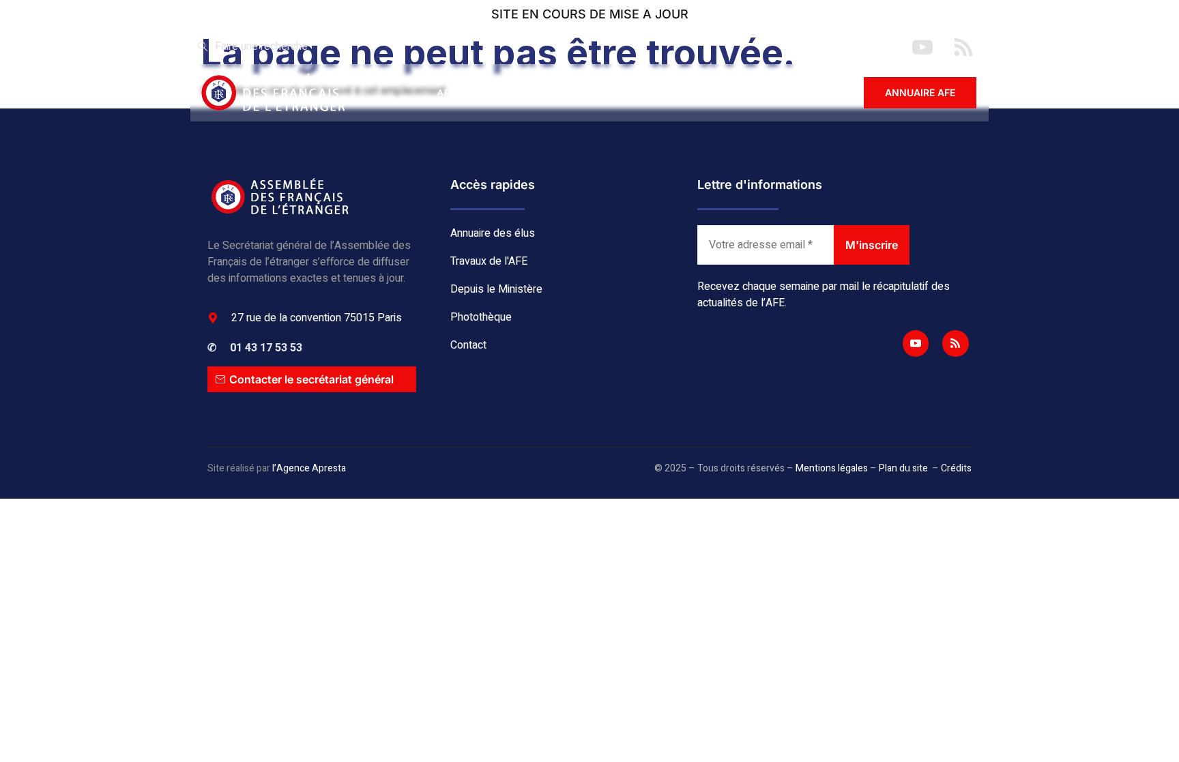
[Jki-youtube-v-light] (916, 343)
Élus (501, 92)
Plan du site (903, 468)
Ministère (652, 92)
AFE (446, 92)
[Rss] (955, 343)
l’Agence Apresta (309, 468)
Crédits (956, 468)
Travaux (570, 92)
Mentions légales (832, 468)
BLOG (723, 92)
